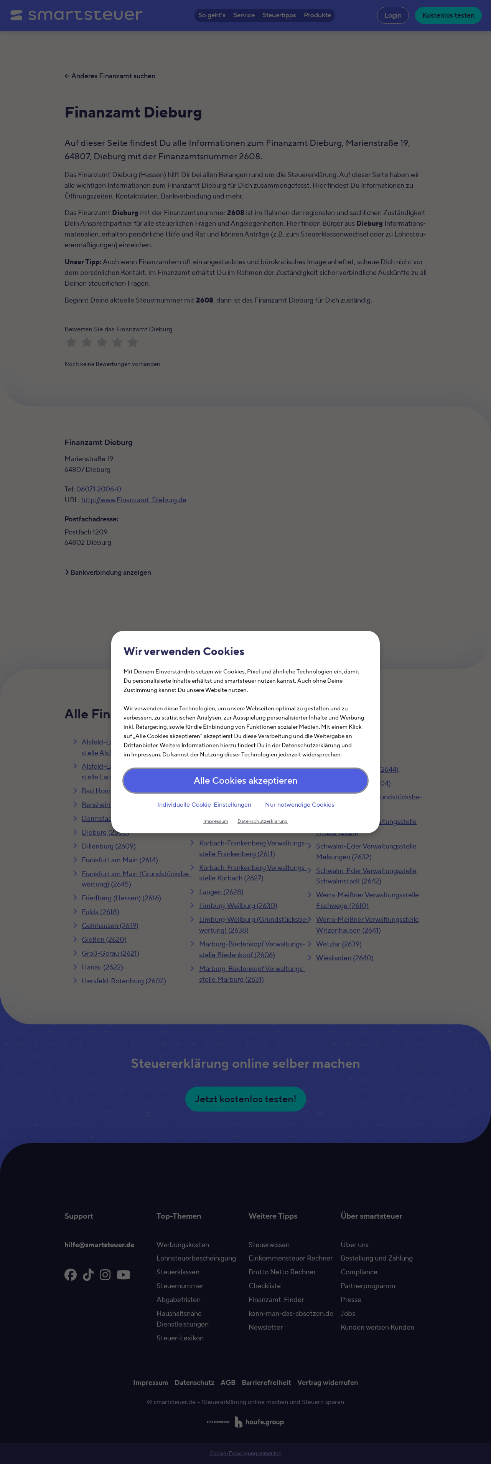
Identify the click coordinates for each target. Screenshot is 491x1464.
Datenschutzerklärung (262, 821)
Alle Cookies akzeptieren (246, 781)
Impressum (215, 821)
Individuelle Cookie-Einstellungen (204, 805)
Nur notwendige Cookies (299, 805)
